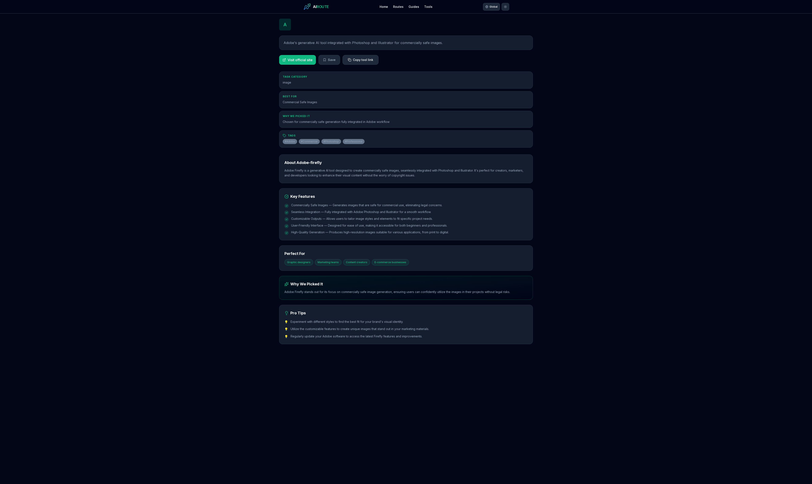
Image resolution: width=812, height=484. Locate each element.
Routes (398, 6)
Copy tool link (363, 60)
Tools (428, 6)
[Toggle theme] (505, 7)
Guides (414, 6)
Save (332, 60)
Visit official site (300, 60)
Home (384, 6)
